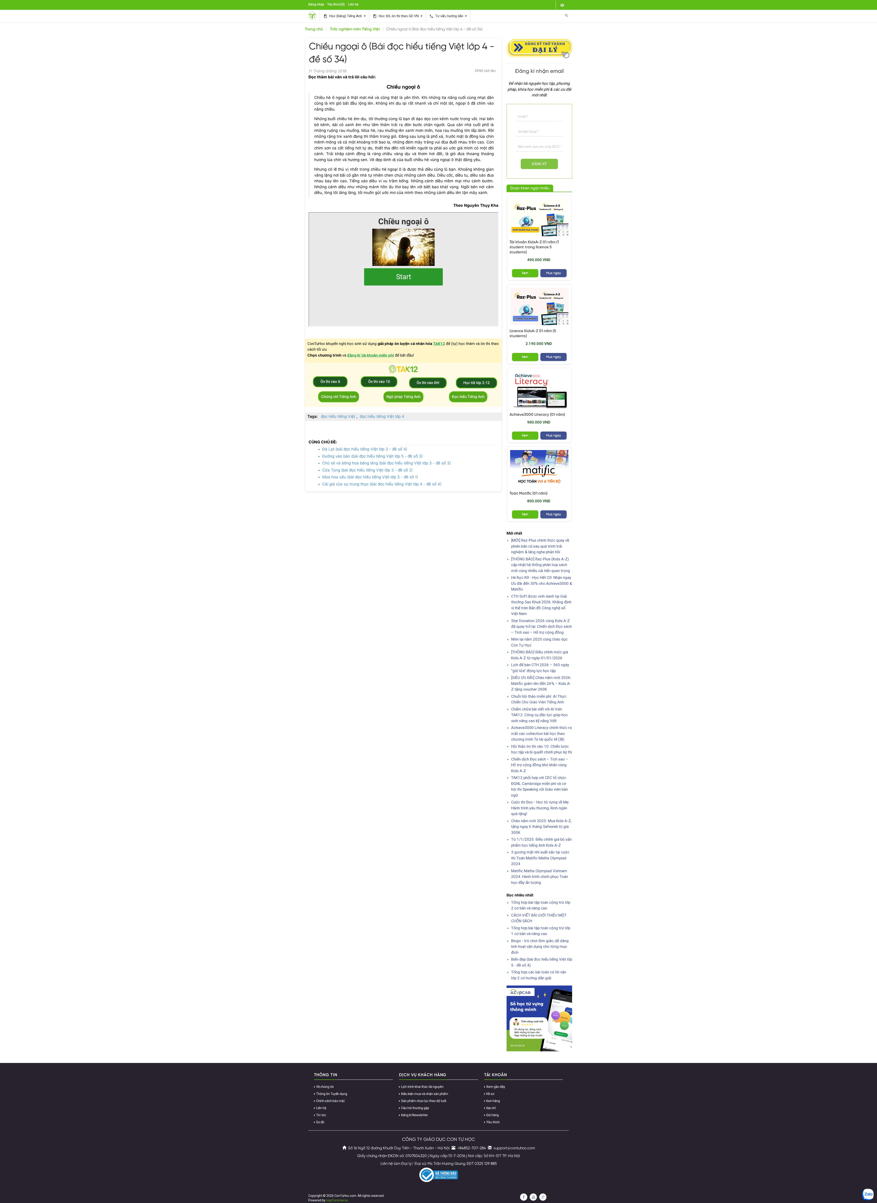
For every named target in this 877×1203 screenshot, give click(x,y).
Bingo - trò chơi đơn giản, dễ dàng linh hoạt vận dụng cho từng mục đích (540, 946)
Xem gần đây (495, 1087)
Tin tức (321, 1115)
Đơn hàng (493, 1101)
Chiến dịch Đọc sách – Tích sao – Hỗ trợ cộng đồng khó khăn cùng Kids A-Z (539, 765)
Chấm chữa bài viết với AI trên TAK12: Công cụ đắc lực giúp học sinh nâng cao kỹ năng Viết (539, 715)
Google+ (543, 1197)
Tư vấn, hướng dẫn (446, 16)
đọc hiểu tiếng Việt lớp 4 (382, 416)
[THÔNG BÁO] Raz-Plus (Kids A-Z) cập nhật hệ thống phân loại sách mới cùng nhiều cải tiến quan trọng (540, 565)
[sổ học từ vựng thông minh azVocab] (539, 1018)
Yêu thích (493, 1122)
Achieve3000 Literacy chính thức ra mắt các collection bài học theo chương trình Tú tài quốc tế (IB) (541, 733)
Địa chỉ (491, 1108)
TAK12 (439, 343)
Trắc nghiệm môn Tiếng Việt (355, 29)
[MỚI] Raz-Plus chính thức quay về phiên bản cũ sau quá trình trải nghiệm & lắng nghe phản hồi (540, 546)
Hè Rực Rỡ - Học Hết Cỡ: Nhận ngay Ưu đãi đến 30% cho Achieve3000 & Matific (541, 583)
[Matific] (539, 468)
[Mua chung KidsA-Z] (539, 217)
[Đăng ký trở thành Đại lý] (539, 47)
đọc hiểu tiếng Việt (338, 416)
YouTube (533, 1197)
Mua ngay (553, 273)
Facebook (523, 1197)
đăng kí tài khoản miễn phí (370, 355)
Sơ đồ (320, 1122)
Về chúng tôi (325, 1087)
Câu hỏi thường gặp (415, 1108)
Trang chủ (314, 29)
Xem (525, 273)
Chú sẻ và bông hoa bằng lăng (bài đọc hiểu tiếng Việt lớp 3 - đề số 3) (386, 463)
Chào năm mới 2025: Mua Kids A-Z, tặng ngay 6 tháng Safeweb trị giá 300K (541, 827)
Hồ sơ (490, 1094)
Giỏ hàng (492, 1115)
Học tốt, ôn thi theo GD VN (396, 16)
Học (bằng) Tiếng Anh (343, 16)
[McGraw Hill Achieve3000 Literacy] (539, 390)
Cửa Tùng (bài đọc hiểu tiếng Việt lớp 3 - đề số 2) (367, 470)
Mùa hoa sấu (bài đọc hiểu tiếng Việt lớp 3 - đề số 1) (370, 477)
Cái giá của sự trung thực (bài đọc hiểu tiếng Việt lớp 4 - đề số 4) (381, 484)
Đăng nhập (316, 4)
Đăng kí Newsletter (414, 1115)
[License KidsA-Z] (539, 306)
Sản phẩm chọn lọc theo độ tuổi (423, 1101)
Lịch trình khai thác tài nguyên (422, 1087)
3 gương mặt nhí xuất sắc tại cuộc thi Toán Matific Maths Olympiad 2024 (540, 858)
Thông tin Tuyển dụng (331, 1094)
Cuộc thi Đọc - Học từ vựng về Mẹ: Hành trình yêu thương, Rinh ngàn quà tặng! (540, 808)
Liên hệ (353, 4)
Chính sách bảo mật (330, 1101)
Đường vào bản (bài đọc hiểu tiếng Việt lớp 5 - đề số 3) (372, 456)
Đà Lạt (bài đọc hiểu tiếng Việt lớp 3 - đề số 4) (364, 449)
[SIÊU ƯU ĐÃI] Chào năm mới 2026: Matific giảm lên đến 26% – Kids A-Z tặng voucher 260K (541, 683)
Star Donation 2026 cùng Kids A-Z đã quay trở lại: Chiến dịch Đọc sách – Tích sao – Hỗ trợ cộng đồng (541, 626)
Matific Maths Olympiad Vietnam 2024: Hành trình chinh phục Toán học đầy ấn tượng (539, 877)
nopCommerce (337, 1200)
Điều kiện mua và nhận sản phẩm (424, 1094)
